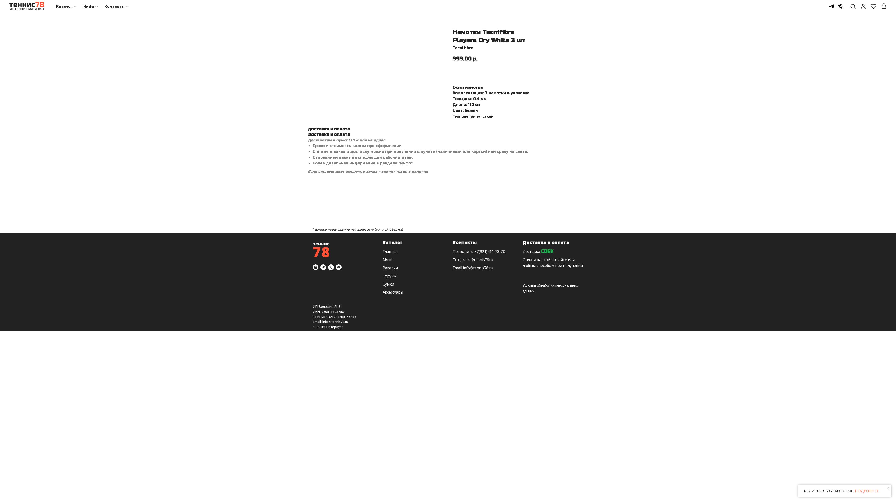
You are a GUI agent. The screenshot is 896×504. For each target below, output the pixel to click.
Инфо (88, 6)
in (464, 267)
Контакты (115, 6)
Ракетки (390, 267)
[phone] (840, 6)
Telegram (461, 259)
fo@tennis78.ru (479, 267)
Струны (389, 276)
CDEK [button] (547, 251)
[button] (853, 6)
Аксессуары (393, 292)
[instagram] (315, 267)
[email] (339, 267)
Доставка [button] (531, 251)
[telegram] (832, 6)
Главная (390, 251)
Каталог (64, 6)
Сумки (388, 284)
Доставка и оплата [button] (546, 242)
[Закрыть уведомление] (888, 488)
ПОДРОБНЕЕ (866, 491)
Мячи (387, 259)
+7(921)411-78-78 (489, 251)
